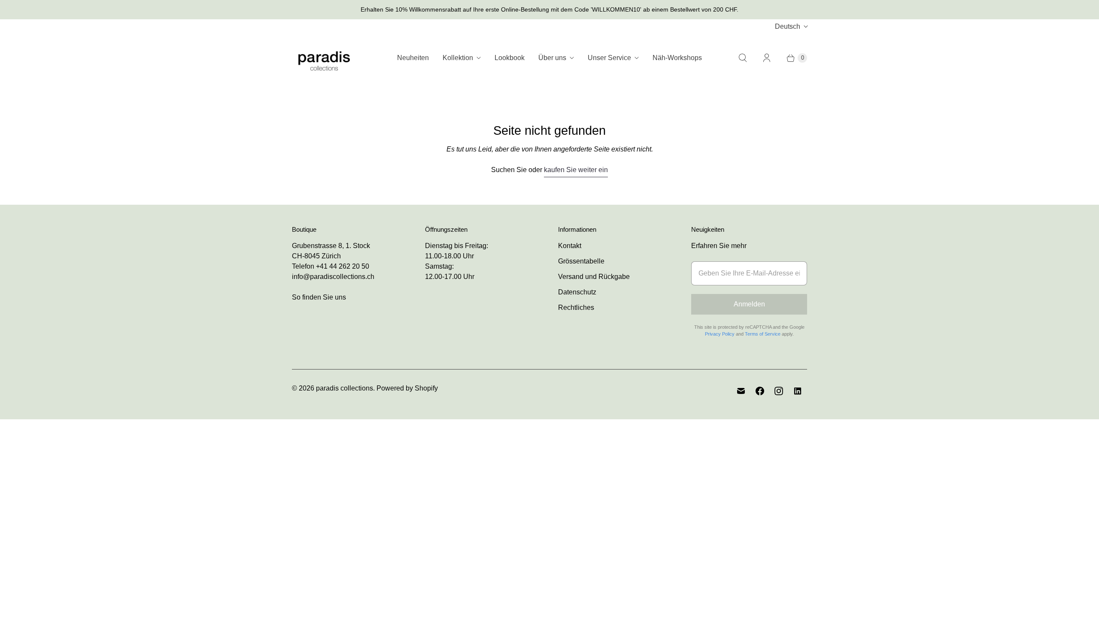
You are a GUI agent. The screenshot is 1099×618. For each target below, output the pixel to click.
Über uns (552, 57)
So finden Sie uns (319, 297)
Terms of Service (762, 333)
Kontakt (569, 245)
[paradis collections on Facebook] (759, 391)
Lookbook (510, 57)
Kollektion (458, 57)
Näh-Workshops (677, 57)
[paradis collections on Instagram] (778, 391)
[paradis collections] (324, 57)
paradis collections (344, 388)
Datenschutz (577, 292)
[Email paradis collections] (741, 391)
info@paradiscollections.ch (333, 276)
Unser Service (609, 57)
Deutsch (787, 26)
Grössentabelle (581, 261)
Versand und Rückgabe (594, 276)
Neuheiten (413, 57)
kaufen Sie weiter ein (576, 169)
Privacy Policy (720, 333)
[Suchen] (743, 58)
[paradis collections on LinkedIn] (797, 391)
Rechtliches (576, 307)
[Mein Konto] (767, 58)
